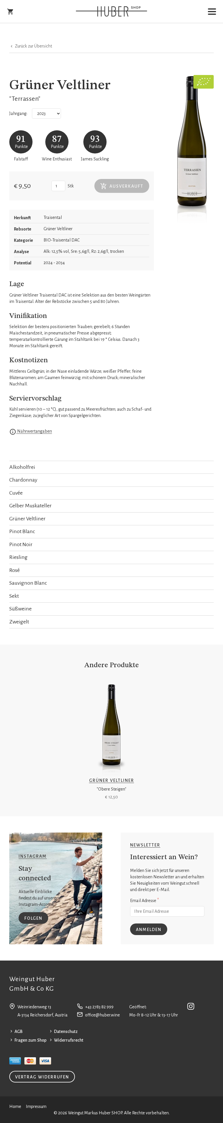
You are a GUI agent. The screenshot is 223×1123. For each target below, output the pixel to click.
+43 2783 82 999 (99, 1007)
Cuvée (16, 493)
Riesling (18, 557)
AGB (19, 1031)
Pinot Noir (21, 544)
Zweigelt (19, 622)
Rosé (14, 570)
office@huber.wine (102, 1015)
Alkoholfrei (22, 467)
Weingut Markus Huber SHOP (95, 1113)
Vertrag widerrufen (42, 1077)
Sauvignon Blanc (28, 583)
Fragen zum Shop (30, 1040)
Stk (71, 186)
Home (15, 1106)
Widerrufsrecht (68, 1040)
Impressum (36, 1106)
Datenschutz (66, 1031)
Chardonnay (23, 480)
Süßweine (20, 609)
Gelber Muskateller (30, 506)
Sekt (14, 596)
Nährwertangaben (34, 431)
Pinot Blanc (22, 531)
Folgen (33, 918)
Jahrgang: (18, 113)
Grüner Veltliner (27, 519)
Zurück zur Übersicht (33, 46)
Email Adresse (144, 900)
